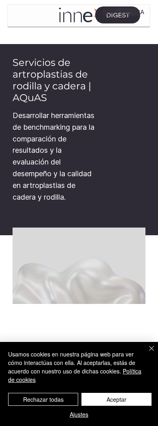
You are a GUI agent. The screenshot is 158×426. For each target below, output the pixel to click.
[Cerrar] (146, 353)
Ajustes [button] (79, 414)
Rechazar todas (43, 399)
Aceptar (116, 399)
